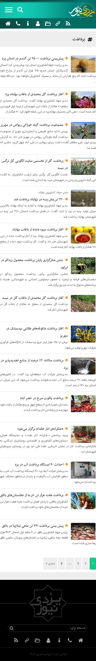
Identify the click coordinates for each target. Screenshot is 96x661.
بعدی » (50, 563)
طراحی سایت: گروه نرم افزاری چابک (48, 654)
